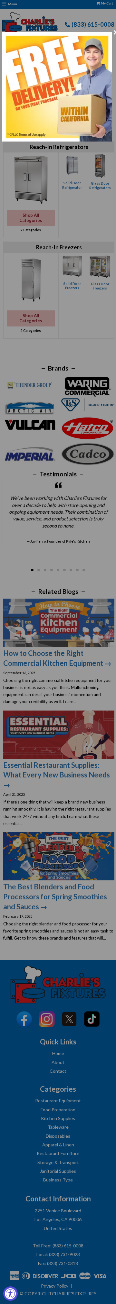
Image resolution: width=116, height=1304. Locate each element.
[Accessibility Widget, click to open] (10, 1293)
